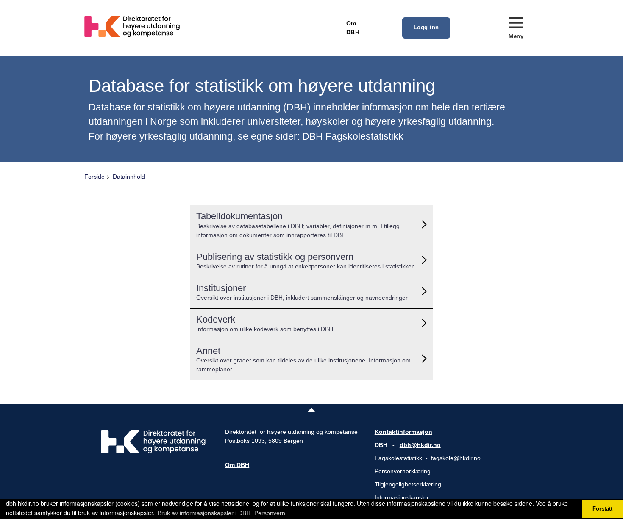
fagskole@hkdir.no (456, 458)
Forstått (602, 509)
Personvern (269, 513)
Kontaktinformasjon (403, 431)
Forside (94, 176)
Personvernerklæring (403, 471)
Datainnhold (129, 176)
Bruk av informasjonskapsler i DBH (204, 513)
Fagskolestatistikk (398, 458)
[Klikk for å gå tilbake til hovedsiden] (153, 51)
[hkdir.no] (153, 451)
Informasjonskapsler (402, 497)
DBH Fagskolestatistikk (352, 136)
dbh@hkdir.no (420, 445)
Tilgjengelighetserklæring (408, 484)
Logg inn (426, 27)
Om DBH (353, 28)
